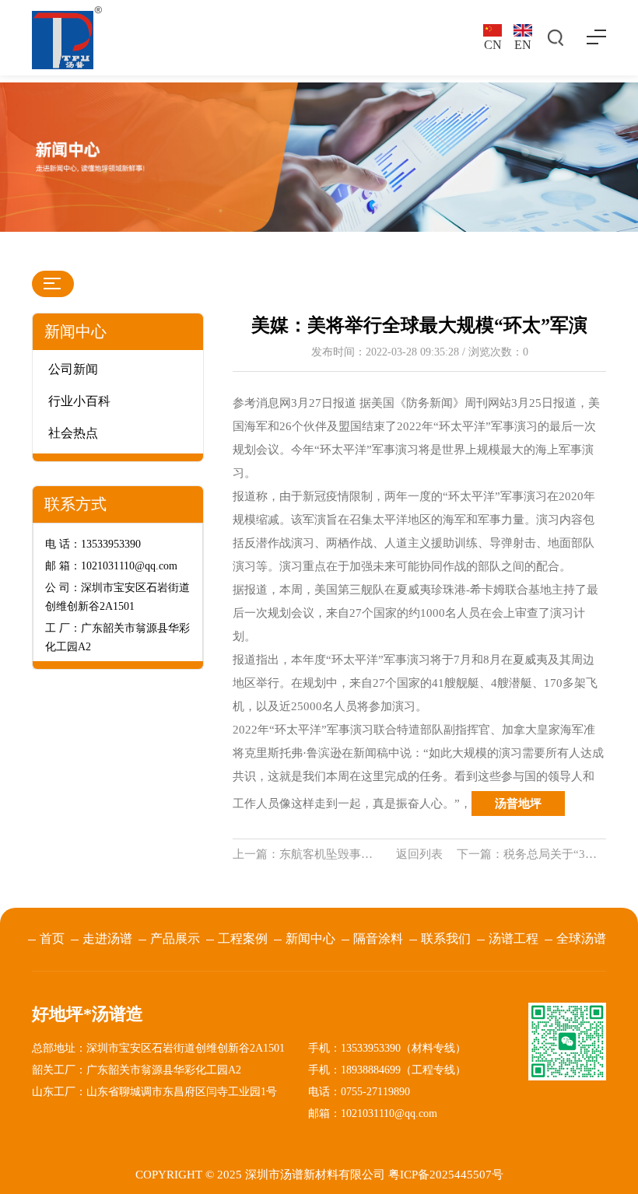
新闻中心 (310, 938)
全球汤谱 (581, 938)
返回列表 (419, 854)
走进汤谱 (107, 938)
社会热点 (73, 432)
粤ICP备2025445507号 (445, 1174)
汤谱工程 (513, 938)
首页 (52, 938)
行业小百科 (79, 401)
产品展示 (175, 938)
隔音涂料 (378, 938)
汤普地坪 (518, 803)
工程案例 (243, 938)
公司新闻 (73, 369)
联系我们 (446, 938)
